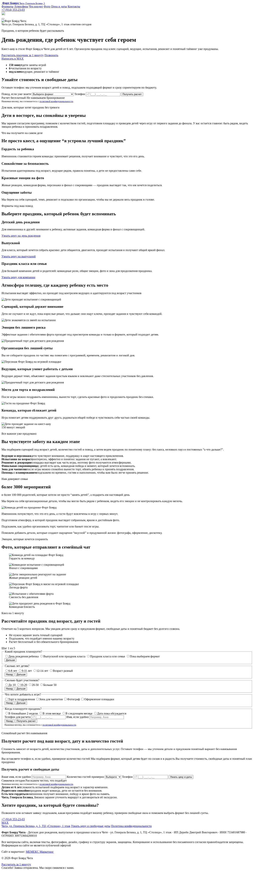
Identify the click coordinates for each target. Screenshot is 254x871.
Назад (9, 674)
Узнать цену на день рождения (20, 235)
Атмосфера (21, 6)
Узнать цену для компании (18, 277)
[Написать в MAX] (3, 14)
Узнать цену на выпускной (18, 256)
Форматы (7, 6)
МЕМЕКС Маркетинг (40, 851)
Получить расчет (132, 94)
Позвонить (51, 55)
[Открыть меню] (2, 18)
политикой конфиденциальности (56, 101)
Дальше (10, 660)
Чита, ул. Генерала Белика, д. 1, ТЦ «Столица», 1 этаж (35, 826)
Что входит (36, 6)
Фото (47, 6)
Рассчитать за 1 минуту (16, 864)
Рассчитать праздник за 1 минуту (22, 55)
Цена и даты (59, 6)
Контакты (74, 6)
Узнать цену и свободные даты (90, 826)
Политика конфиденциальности (131, 826)
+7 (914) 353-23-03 (13, 9)
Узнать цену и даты (181, 777)
